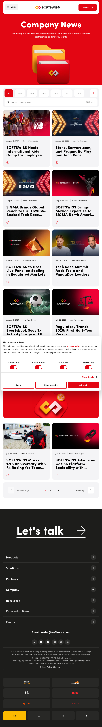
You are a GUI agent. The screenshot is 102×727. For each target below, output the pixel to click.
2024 (44, 93)
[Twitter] (61, 642)
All (9, 93)
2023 (56, 93)
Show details (88, 377)
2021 (79, 93)
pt (87, 715)
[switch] (38, 367)
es (39, 715)
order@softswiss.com (55, 632)
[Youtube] (47, 642)
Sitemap (56, 667)
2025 (32, 93)
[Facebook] (41, 642)
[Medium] (67, 642)
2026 (20, 93)
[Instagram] (54, 642)
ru (63, 715)
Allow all (83, 385)
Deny (18, 385)
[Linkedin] (34, 642)
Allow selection (51, 385)
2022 (67, 93)
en (14, 715)
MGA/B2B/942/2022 (65, 663)
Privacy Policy (46, 667)
